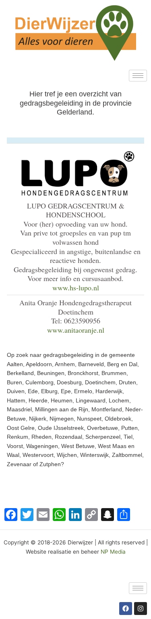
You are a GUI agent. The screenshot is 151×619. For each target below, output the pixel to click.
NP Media (113, 551)
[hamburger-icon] (138, 75)
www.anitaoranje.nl (75, 330)
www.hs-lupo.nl (75, 287)
